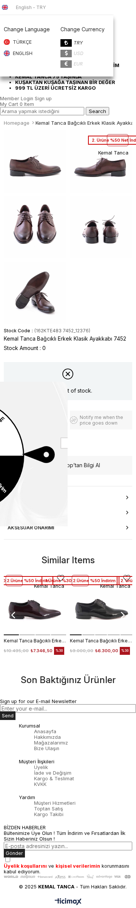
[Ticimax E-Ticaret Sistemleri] (68, 902)
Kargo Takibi (48, 814)
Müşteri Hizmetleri (55, 803)
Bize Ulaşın (46, 748)
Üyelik (41, 767)
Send (8, 715)
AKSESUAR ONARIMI (31, 527)
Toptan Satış (48, 809)
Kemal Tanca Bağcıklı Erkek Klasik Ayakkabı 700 (35, 641)
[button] (11, 634)
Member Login (16, 98)
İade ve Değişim (52, 773)
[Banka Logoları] (68, 876)
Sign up (43, 98)
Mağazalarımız (51, 743)
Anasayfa (45, 731)
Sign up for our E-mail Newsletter (38, 701)
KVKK (40, 784)
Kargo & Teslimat (54, 778)
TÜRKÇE (22, 42)
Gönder (14, 853)
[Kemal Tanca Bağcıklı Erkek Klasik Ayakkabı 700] (35, 604)
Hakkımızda (47, 737)
